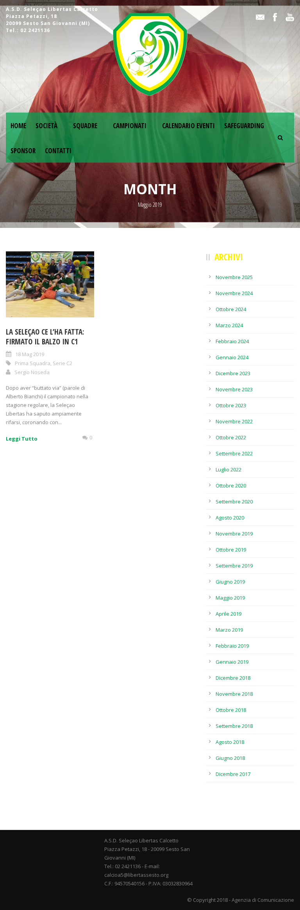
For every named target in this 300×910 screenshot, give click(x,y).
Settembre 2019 (234, 565)
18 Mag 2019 (29, 354)
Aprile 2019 (228, 613)
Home (18, 125)
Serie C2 (62, 363)
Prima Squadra (32, 363)
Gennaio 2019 (232, 661)
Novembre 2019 (234, 533)
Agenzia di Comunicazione (263, 899)
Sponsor (23, 150)
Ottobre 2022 (231, 437)
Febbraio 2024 (232, 341)
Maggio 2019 (230, 597)
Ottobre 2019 (231, 549)
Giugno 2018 (230, 757)
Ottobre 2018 (231, 709)
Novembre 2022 (234, 421)
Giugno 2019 (230, 581)
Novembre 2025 (234, 277)
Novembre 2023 (234, 389)
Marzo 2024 (229, 325)
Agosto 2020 (230, 517)
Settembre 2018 (234, 725)
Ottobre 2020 (231, 485)
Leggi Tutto (22, 438)
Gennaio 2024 (232, 357)
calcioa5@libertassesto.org (136, 874)
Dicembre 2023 (233, 373)
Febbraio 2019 (232, 645)
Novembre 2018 (234, 693)
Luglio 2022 (228, 469)
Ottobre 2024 (231, 309)
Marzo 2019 (229, 629)
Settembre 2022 (234, 453)
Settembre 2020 (234, 501)
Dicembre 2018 (233, 677)
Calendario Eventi (188, 125)
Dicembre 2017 (233, 773)
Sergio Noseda (32, 372)
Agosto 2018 (230, 741)
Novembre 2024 (234, 293)
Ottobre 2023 (231, 405)
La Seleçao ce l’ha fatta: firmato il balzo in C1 (45, 337)
